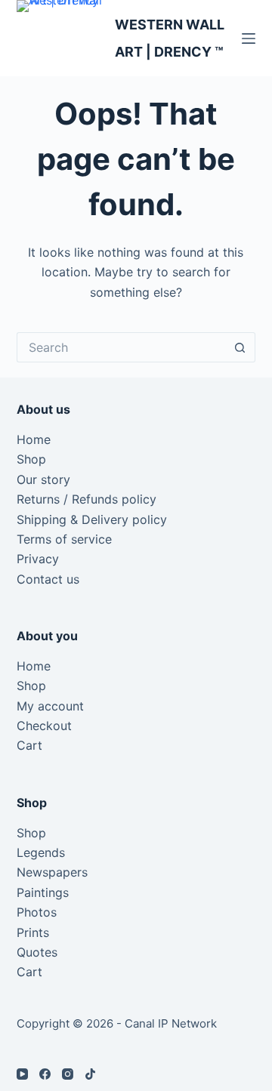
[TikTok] (90, 1074)
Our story (43, 479)
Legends (41, 852)
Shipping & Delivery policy (92, 519)
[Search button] (240, 347)
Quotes (37, 952)
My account (50, 705)
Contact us (48, 579)
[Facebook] (45, 1074)
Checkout (44, 725)
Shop (31, 459)
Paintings (43, 892)
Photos (37, 912)
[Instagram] (67, 1074)
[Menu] (248, 38)
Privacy (38, 558)
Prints (33, 932)
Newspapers (52, 872)
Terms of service (64, 539)
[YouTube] (22, 1074)
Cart (29, 745)
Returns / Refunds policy (86, 499)
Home (34, 439)
